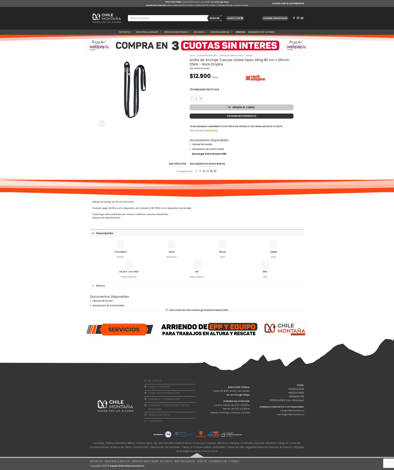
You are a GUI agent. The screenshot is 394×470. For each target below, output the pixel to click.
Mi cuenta (199, 32)
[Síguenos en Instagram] (298, 18)
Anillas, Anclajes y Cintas (231, 55)
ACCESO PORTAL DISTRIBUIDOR (288, 3)
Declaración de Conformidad (208, 149)
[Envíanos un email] (302, 18)
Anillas (249, 55)
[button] (235, 18)
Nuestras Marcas (220, 32)
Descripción (104, 233)
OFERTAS (240, 32)
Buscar (214, 18)
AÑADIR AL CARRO (243, 107)
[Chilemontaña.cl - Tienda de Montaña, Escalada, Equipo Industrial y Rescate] (106, 18)
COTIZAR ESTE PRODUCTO (241, 116)
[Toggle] (93, 233)
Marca (100, 286)
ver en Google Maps (220, 2)
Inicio (192, 55)
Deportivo (124, 32)
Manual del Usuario (202, 144)
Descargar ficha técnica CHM (209, 153)
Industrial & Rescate (147, 32)
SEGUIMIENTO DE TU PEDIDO (261, 32)
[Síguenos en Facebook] (294, 18)
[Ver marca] (255, 78)
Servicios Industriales (176, 32)
